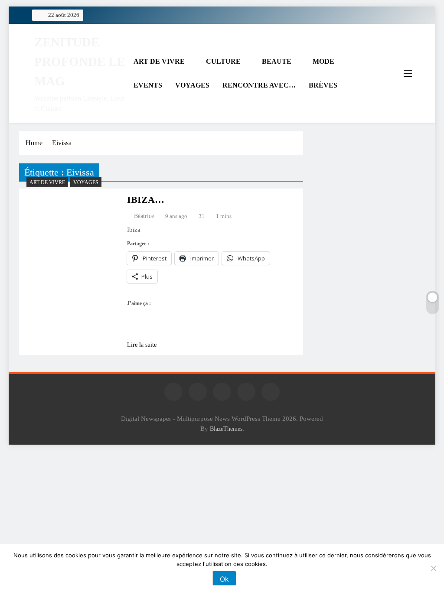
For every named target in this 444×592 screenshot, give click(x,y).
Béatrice (144, 216)
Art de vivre (47, 182)
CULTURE (223, 61)
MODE (323, 61)
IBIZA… (145, 199)
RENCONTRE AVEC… (259, 85)
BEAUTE (276, 61)
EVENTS (148, 85)
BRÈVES (323, 85)
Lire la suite (142, 345)
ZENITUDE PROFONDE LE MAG (79, 61)
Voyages (85, 182)
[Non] (433, 568)
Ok (224, 579)
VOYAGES (192, 85)
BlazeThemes (226, 428)
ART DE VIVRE (159, 61)
